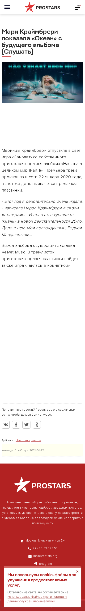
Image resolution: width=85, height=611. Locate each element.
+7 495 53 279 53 (45, 548)
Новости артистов (28, 440)
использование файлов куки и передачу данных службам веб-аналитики (37, 598)
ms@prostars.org (45, 556)
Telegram (45, 564)
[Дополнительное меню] (78, 7)
